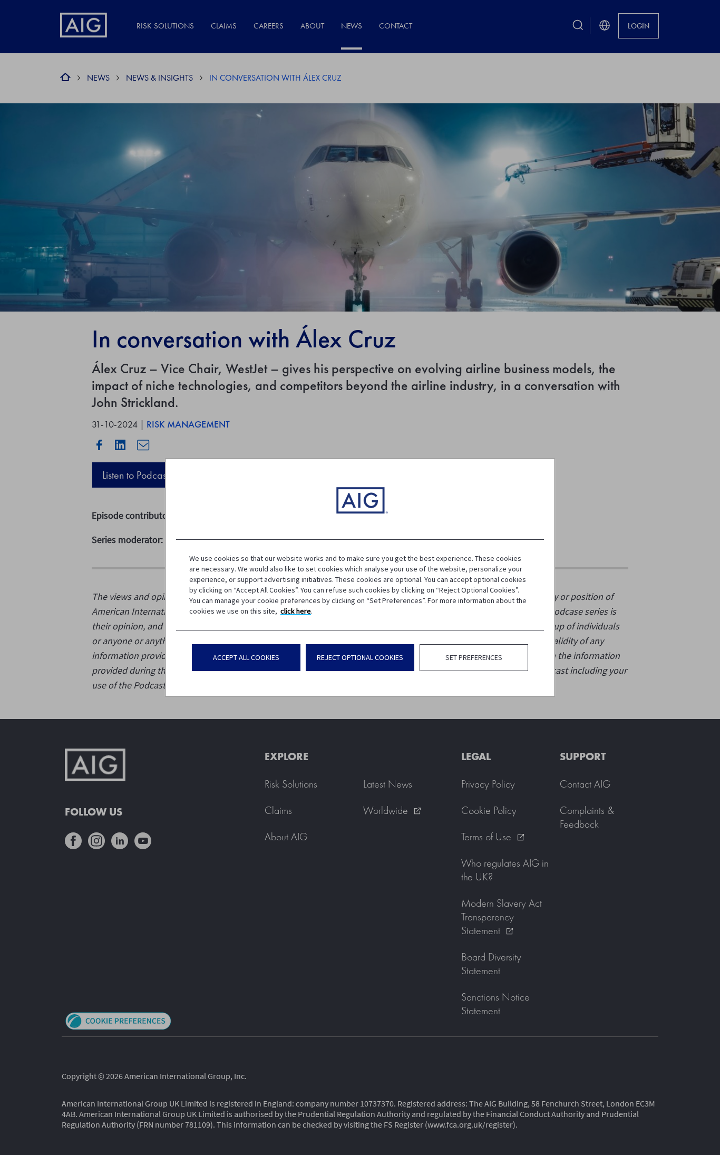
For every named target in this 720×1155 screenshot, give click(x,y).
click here (295, 611)
